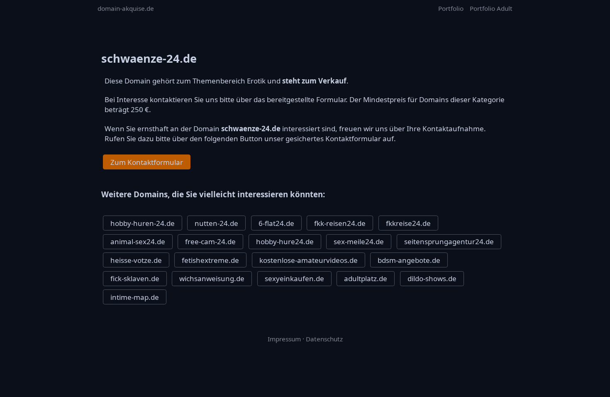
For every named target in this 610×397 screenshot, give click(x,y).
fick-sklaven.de (134, 278)
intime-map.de (134, 297)
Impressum (284, 339)
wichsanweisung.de (211, 278)
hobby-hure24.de (285, 241)
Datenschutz (324, 339)
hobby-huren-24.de (142, 223)
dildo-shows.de (431, 278)
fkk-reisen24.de (340, 223)
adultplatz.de (365, 278)
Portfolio (451, 8)
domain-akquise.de (126, 8)
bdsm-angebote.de (409, 260)
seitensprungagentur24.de (449, 241)
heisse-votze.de (136, 260)
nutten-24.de (216, 223)
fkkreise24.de (408, 223)
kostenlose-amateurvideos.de (308, 260)
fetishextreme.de (210, 260)
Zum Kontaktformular (146, 162)
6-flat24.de (276, 223)
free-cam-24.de (210, 241)
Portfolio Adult (491, 8)
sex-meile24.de (359, 241)
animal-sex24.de (137, 241)
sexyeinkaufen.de (294, 278)
